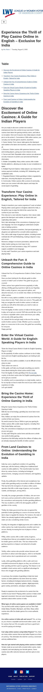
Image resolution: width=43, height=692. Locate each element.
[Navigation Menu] (4, 22)
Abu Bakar (6, 49)
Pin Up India (33, 373)
